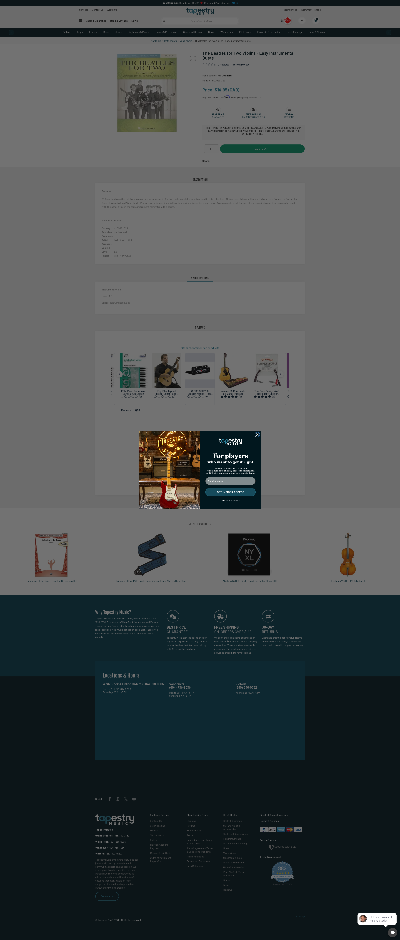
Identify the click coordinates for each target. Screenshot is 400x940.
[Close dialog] (257, 434)
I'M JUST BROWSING (230, 500)
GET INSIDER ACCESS (230, 492)
